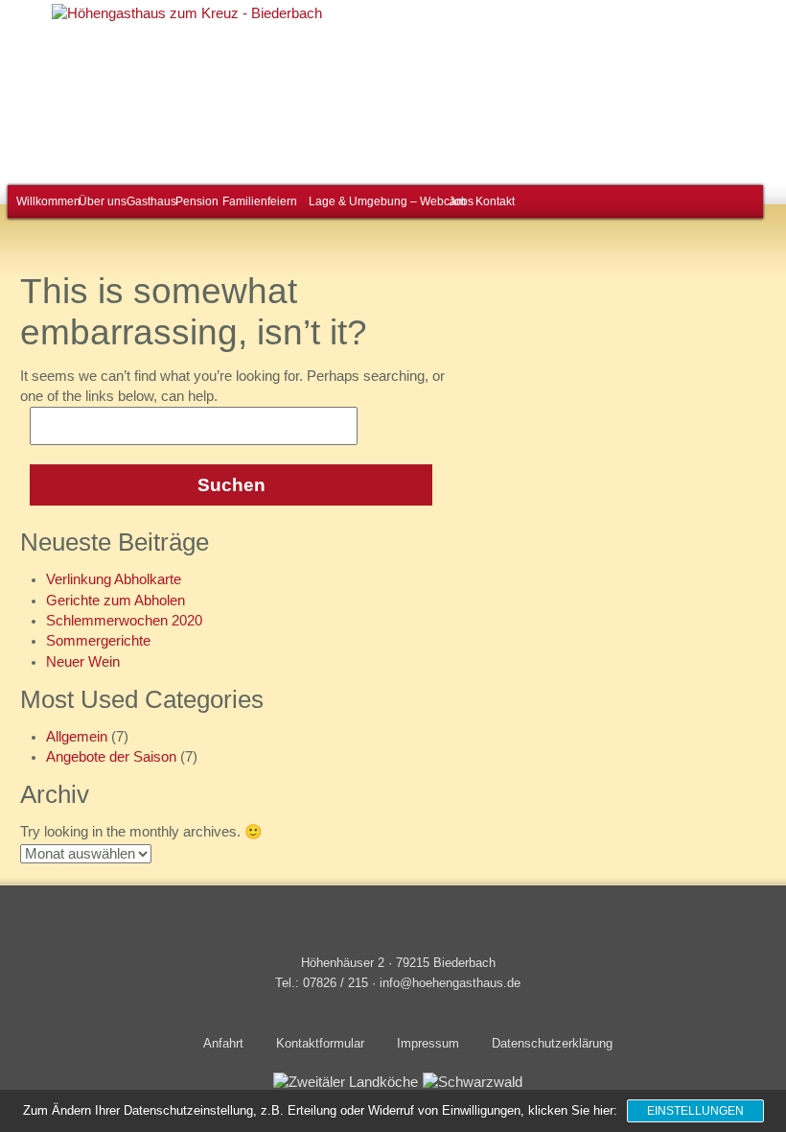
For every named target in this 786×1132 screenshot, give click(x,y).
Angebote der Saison (111, 757)
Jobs (459, 201)
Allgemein (76, 736)
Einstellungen (695, 1111)
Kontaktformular (320, 1043)
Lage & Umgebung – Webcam (377, 201)
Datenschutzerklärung (552, 1043)
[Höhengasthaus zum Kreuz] (180, 13)
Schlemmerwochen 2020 (124, 620)
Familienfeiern (255, 201)
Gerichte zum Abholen (115, 600)
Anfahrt (223, 1043)
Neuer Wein (83, 662)
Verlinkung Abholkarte (113, 579)
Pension (194, 201)
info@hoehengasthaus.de (450, 983)
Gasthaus (148, 201)
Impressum (428, 1043)
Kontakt (492, 201)
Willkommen (44, 201)
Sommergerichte (98, 641)
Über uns (99, 201)
